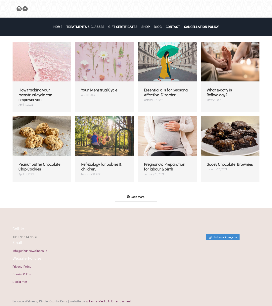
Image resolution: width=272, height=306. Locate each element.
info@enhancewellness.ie (30, 251)
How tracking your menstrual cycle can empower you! (35, 94)
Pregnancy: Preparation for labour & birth (164, 166)
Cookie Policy (22, 274)
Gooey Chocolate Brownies (230, 164)
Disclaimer (20, 281)
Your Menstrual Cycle (99, 89)
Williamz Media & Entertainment (108, 301)
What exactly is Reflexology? (219, 92)
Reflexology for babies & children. (101, 166)
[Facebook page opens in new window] (25, 8)
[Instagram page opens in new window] (19, 8)
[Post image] (42, 61)
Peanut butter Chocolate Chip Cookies (39, 166)
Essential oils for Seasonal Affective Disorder (166, 92)
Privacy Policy (22, 266)
